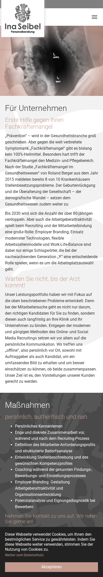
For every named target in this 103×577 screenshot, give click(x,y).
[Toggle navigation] (94, 17)
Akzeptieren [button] (51, 566)
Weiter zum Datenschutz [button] (24, 555)
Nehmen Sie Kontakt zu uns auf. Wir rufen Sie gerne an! (51, 518)
